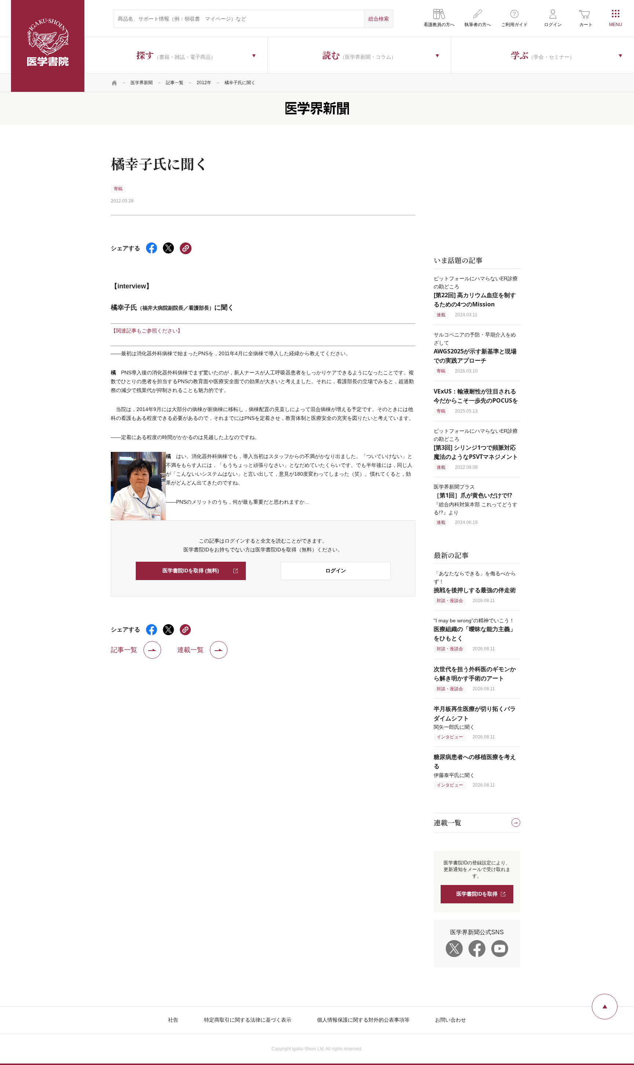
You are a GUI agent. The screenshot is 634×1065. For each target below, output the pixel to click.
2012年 (204, 82)
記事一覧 (174, 82)
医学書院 (47, 46)
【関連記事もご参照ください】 (147, 331)
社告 (173, 1020)
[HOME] (114, 82)
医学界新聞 (142, 82)
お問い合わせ (450, 1020)
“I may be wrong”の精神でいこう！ (475, 629)
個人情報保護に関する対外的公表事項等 (363, 1020)
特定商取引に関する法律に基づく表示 (247, 1020)
